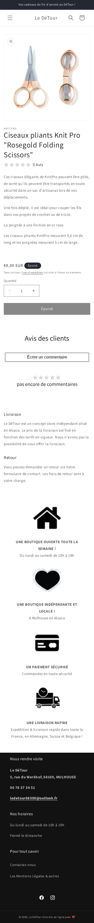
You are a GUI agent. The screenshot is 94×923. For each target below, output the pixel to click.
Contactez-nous (23, 864)
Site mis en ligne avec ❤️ (58, 917)
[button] (10, 17)
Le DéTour (35, 917)
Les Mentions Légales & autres (34, 876)
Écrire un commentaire (47, 357)
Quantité (10, 281)
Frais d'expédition (32, 272)
